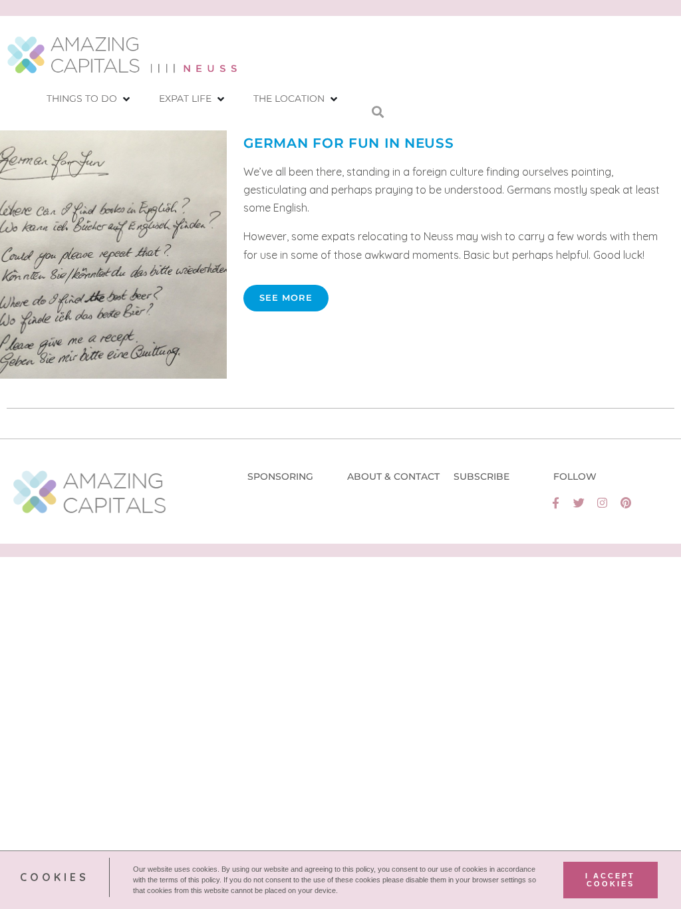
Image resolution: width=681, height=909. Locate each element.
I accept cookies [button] (610, 880)
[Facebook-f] (555, 502)
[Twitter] (579, 502)
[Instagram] (602, 502)
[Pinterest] (625, 502)
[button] (89, 99)
